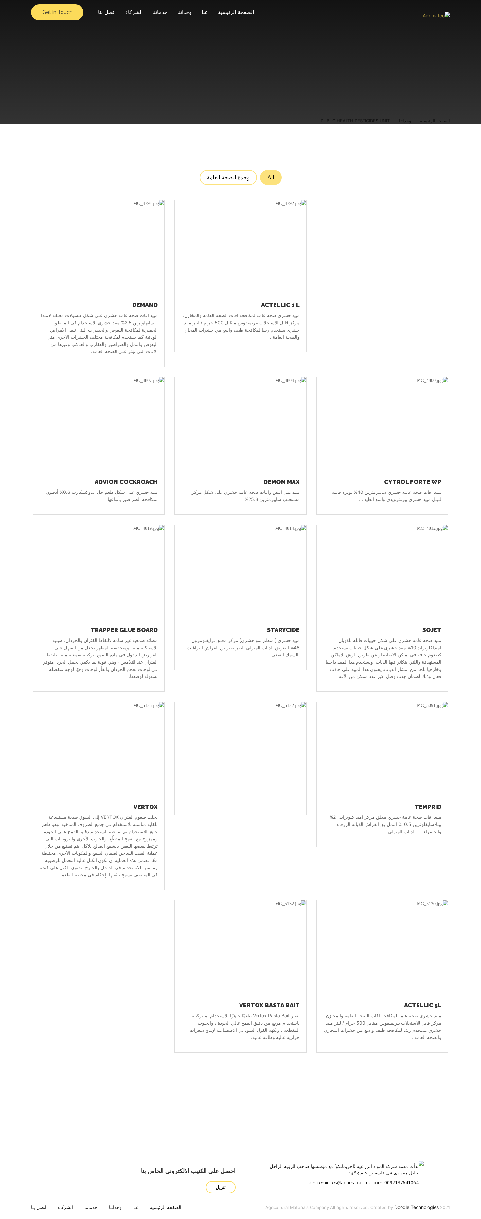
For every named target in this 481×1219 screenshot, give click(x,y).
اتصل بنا (107, 12)
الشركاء (134, 12)
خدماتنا (160, 12)
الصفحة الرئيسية (236, 12)
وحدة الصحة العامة (228, 177)
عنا (205, 12)
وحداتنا (184, 12)
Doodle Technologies (416, 1207)
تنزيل (221, 1187)
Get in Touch (57, 12)
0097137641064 (401, 1182)
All (271, 177)
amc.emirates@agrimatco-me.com (345, 1182)
